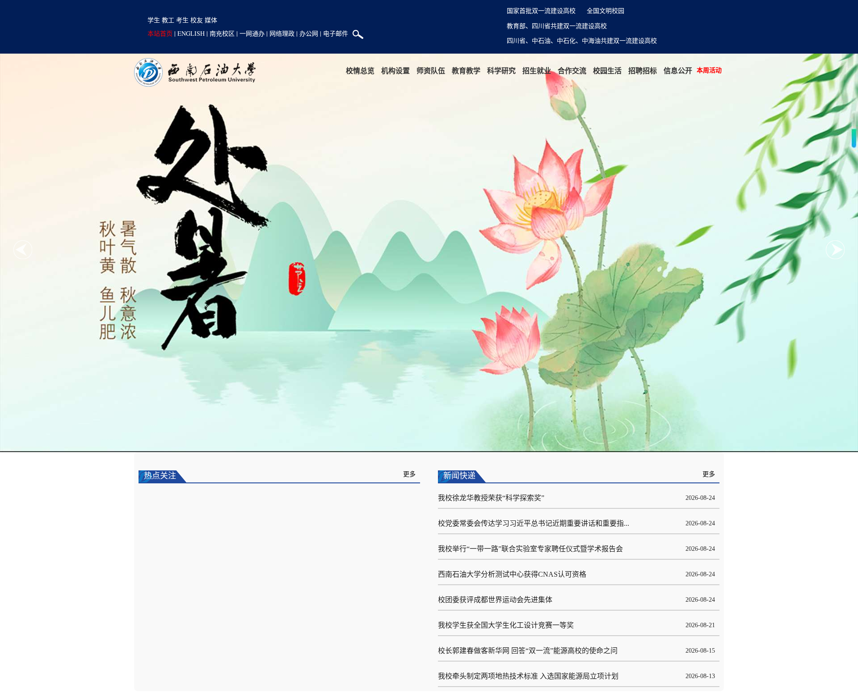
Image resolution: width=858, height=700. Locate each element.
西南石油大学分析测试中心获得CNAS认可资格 (512, 574)
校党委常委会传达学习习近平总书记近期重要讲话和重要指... (533, 523)
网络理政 (281, 33)
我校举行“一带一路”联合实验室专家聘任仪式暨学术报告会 (530, 549)
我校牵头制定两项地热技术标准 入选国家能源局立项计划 (528, 676)
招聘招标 (642, 70)
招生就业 (536, 70)
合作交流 (572, 70)
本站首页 (159, 33)
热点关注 (160, 475)
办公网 (308, 33)
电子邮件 (335, 33)
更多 (409, 474)
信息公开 (678, 70)
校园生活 (607, 70)
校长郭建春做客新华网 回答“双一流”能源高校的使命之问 (528, 650)
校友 (196, 20)
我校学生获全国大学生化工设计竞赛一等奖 (506, 625)
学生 (153, 20)
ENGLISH (191, 33)
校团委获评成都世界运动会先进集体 (495, 600)
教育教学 (466, 70)
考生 (182, 20)
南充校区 (222, 33)
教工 (168, 20)
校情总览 (360, 70)
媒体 (211, 20)
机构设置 (395, 70)
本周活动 (709, 70)
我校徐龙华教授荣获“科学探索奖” (491, 498)
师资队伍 (430, 70)
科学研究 (501, 70)
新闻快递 (459, 475)
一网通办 (252, 33)
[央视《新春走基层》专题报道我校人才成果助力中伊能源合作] (279, 587)
